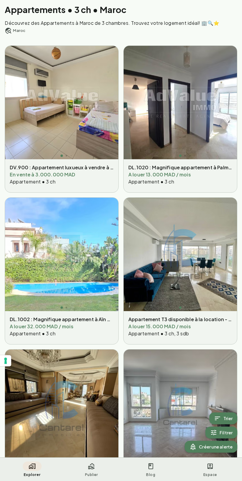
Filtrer (226, 432)
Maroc (19, 30)
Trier (228, 418)
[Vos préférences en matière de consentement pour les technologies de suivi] (5, 360)
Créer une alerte (216, 446)
